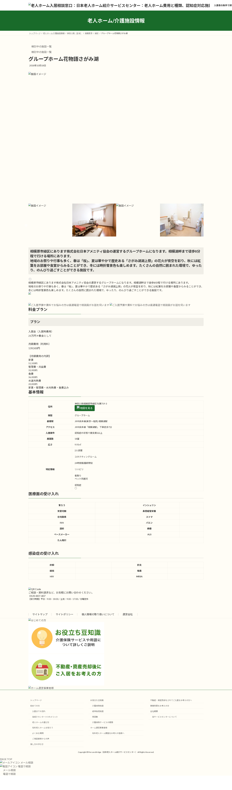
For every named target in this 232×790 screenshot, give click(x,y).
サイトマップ (40, 614)
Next (206, 225)
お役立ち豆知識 (97, 700)
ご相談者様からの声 (40, 739)
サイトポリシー (64, 614)
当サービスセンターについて (164, 717)
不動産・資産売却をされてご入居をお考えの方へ (171, 700)
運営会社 (128, 614)
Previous (26, 225)
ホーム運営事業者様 (98, 728)
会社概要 (154, 711)
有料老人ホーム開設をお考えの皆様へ (108, 733)
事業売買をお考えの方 (159, 706)
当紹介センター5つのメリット (45, 717)
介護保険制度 (98, 706)
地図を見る (86, 408)
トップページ (36, 700)
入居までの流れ (38, 711)
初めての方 (35, 706)
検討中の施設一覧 (41, 46)
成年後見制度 (98, 711)
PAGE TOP (6, 759)
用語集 (95, 717)
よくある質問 (38, 733)
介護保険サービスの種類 (102, 722)
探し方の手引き (37, 744)
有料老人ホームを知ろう (42, 728)
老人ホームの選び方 (40, 722)
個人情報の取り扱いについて (98, 614)
